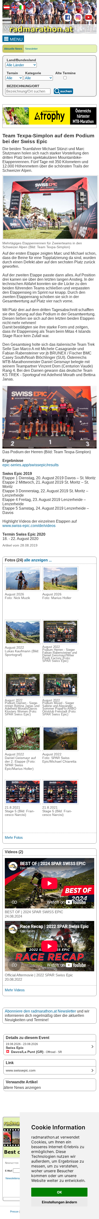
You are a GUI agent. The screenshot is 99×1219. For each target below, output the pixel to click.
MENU (16, 39)
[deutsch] (6, 8)
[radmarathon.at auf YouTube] (88, 20)
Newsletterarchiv (15, 1178)
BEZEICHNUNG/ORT (23, 86)
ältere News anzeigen (22, 1088)
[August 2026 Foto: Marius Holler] (60, 589)
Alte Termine (65, 73)
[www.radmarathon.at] (38, 32)
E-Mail (8, 1170)
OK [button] (59, 1192)
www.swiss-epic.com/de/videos (29, 526)
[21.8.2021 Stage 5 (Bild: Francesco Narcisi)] (23, 803)
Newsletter (31, 48)
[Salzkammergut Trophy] (49, 123)
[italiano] (21, 8)
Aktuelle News (13, 48)
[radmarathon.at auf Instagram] (77, 20)
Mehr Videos (15, 990)
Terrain (12, 73)
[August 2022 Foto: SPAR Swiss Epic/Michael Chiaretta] (60, 749)
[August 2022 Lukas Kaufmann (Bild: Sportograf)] (23, 643)
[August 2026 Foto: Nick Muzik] (23, 589)
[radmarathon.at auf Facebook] (67, 20)
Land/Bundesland (21, 60)
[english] (14, 8)
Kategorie (33, 73)
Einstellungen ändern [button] (59, 1202)
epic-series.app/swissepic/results (30, 465)
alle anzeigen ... (38, 560)
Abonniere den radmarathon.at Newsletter (40, 1011)
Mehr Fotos (14, 837)
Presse (14, 1211)
